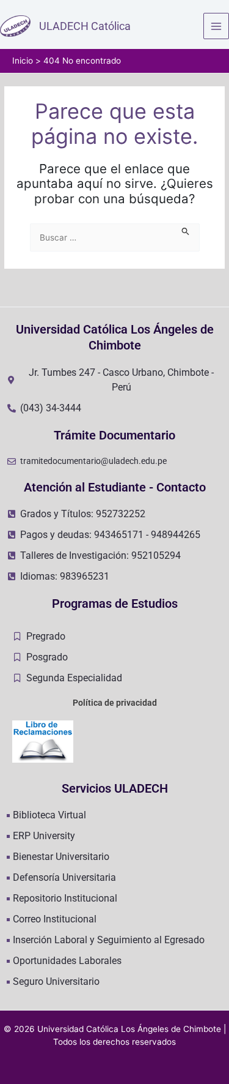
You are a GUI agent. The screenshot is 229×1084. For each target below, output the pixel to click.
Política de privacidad (115, 703)
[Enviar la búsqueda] (185, 229)
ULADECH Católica (85, 26)
